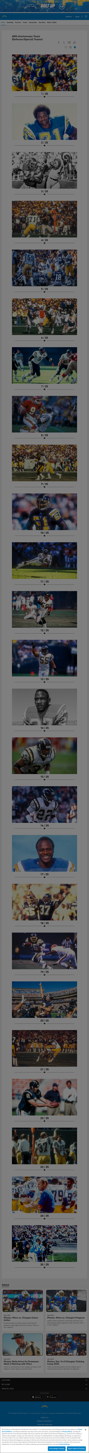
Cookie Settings (64, 1444)
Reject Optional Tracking (76, 1448)
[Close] (85, 1429)
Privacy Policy (67, 1431)
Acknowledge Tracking (56, 1448)
